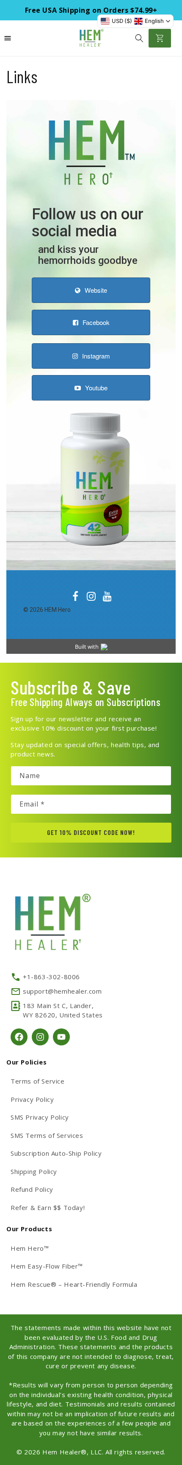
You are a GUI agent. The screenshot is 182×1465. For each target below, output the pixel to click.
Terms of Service (38, 1081)
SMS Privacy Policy (40, 1117)
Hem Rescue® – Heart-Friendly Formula (74, 1284)
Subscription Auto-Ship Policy (56, 1153)
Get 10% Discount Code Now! (91, 832)
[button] (139, 38)
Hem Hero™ (30, 1248)
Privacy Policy (32, 1099)
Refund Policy (32, 1189)
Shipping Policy (34, 1171)
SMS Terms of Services (47, 1135)
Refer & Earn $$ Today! (48, 1207)
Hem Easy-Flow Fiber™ (47, 1266)
